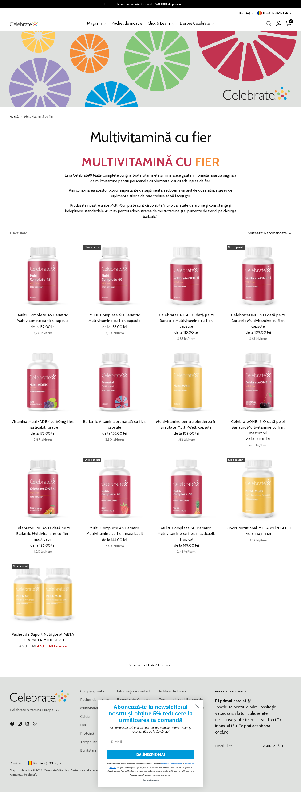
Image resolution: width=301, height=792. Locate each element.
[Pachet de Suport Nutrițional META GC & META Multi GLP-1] (43, 595)
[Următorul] (197, 4)
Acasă (14, 116)
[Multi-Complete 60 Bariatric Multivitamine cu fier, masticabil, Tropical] (186, 489)
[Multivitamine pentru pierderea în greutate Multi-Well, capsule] (186, 382)
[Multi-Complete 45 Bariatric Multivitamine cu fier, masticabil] (114, 489)
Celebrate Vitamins (56, 770)
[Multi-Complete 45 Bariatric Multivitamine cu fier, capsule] (43, 276)
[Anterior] (104, 4)
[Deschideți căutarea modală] (268, 23)
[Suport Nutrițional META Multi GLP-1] (258, 489)
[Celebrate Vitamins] (24, 23)
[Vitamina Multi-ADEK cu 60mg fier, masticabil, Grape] (43, 382)
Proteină (87, 733)
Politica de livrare (173, 691)
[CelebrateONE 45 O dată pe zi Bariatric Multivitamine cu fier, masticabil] (43, 489)
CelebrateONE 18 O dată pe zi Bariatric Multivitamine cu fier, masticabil (258, 427)
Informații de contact (133, 691)
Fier (83, 725)
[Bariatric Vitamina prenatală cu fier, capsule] (114, 382)
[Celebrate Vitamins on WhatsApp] (35, 724)
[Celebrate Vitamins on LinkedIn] (28, 724)
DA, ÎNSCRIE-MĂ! (150, 754)
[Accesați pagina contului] (278, 23)
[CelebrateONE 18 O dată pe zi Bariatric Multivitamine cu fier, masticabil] (258, 382)
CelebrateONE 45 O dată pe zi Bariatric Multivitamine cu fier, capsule (186, 320)
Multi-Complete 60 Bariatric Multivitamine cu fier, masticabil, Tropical (186, 533)
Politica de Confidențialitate (171, 764)
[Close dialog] (197, 706)
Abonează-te (274, 746)
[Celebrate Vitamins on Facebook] (13, 724)
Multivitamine (91, 708)
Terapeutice (89, 742)
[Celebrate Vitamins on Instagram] (20, 724)
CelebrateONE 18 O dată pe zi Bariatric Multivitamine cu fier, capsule (258, 320)
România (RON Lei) (275, 13)
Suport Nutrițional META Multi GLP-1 (258, 528)
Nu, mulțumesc (151, 780)
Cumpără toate (92, 691)
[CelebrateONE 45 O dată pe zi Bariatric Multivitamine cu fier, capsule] (186, 276)
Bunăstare (88, 750)
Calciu (85, 716)
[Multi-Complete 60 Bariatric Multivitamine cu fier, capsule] (114, 276)
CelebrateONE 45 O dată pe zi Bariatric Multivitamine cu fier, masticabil (43, 533)
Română (244, 13)
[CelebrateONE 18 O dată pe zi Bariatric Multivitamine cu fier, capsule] (258, 276)
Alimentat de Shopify (23, 774)
